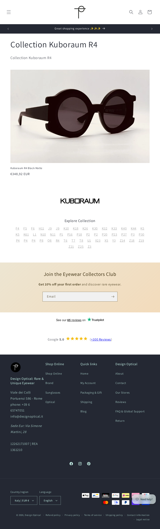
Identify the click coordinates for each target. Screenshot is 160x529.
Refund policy (53, 515)
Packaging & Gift (91, 392)
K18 (75, 228)
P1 (61, 234)
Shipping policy (114, 515)
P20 (105, 234)
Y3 (114, 240)
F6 (33, 228)
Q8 (50, 240)
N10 (43, 234)
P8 (41, 240)
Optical (50, 402)
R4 (58, 240)
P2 (88, 234)
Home (84, 373)
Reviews (120, 402)
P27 (124, 234)
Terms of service (93, 515)
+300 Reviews (101, 339)
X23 (98, 240)
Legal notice (143, 519)
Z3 (89, 246)
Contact (120, 383)
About (119, 373)
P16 (70, 234)
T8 (81, 240)
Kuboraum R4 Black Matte (26, 168)
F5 (25, 228)
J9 (50, 228)
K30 (95, 228)
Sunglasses (52, 392)
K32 (105, 228)
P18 (79, 234)
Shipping (86, 402)
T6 (65, 240)
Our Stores (122, 392)
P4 (18, 240)
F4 (17, 228)
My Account (88, 383)
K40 (124, 228)
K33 (114, 228)
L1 (34, 234)
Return (120, 421)
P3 (133, 234)
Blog (83, 411)
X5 (106, 240)
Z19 (141, 240)
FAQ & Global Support (130, 411)
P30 (141, 234)
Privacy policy (72, 515)
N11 (52, 234)
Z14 (122, 240)
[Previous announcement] (8, 28)
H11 (41, 228)
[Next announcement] (151, 28)
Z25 (81, 246)
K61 (26, 234)
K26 (85, 228)
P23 (114, 234)
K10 (66, 228)
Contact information (138, 515)
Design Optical (33, 515)
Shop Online (53, 373)
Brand (49, 383)
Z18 (132, 240)
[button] (8, 12)
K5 (142, 228)
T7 (73, 240)
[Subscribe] (112, 297)
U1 (89, 240)
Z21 (71, 246)
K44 (133, 228)
